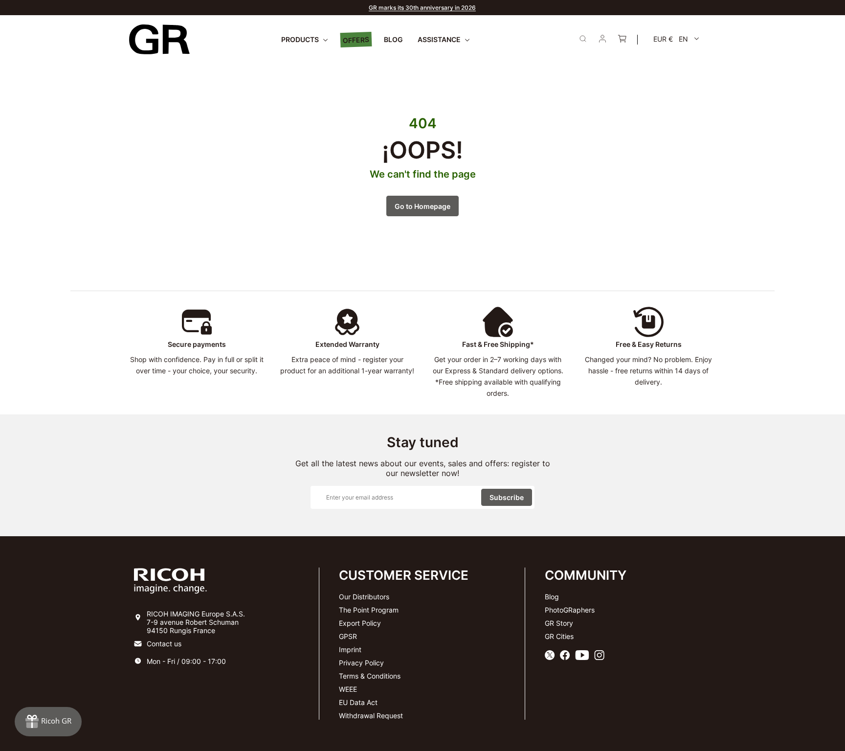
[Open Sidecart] (622, 40)
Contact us (164, 643)
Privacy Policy (361, 663)
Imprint (350, 649)
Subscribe (506, 497)
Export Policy (360, 623)
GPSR (348, 636)
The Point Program (369, 610)
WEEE (348, 689)
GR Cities (559, 636)
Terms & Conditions (369, 676)
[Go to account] (602, 40)
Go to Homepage (422, 206)
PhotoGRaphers (570, 610)
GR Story (559, 623)
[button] (676, 39)
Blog (552, 596)
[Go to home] (159, 39)
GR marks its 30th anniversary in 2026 (422, 7)
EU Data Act (358, 702)
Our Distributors (364, 596)
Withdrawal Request (371, 715)
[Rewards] (48, 721)
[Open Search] (582, 39)
